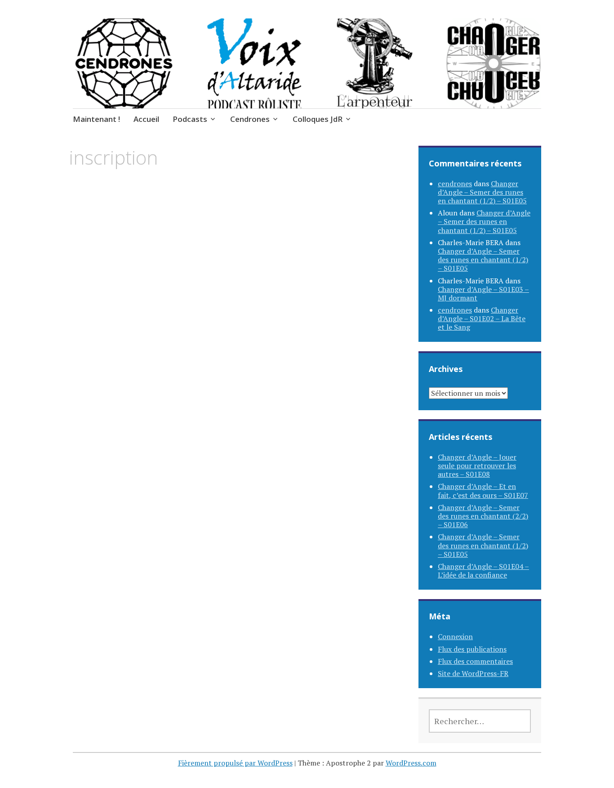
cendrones (455, 183)
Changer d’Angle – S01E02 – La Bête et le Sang (481, 318)
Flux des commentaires (475, 661)
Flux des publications (472, 649)
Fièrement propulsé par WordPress (235, 763)
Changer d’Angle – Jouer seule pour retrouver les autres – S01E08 (477, 465)
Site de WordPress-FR (473, 673)
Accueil (146, 119)
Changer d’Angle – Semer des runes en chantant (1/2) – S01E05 (482, 192)
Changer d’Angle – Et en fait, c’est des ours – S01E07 (483, 490)
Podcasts (190, 119)
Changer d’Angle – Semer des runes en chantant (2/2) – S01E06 (483, 515)
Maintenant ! (96, 119)
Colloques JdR (318, 119)
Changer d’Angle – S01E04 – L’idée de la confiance (483, 570)
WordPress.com (411, 763)
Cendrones (250, 119)
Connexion (455, 636)
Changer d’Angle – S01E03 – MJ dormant (483, 293)
